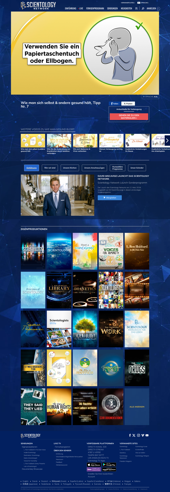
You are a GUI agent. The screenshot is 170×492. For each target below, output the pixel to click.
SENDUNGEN (112, 8)
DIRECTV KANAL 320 (97, 447)
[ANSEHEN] (33, 290)
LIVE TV (57, 443)
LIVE (81, 8)
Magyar (127, 481)
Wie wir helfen (140, 453)
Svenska (97, 484)
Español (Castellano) (95, 481)
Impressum (144, 489)
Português (67, 484)
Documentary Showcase (32, 469)
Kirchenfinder (139, 449)
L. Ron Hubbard (125, 449)
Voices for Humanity (30, 461)
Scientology (123, 446)
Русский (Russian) (82, 484)
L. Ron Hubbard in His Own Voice (35, 450)
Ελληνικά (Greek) (59, 481)
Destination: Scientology (32, 455)
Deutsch (44, 481)
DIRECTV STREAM (96, 449)
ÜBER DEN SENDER (62, 450)
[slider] (89, 92)
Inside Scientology (30, 452)
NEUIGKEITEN (126, 8)
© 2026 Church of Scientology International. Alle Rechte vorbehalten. (42, 489)
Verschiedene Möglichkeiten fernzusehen (69, 457)
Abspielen (111, 197)
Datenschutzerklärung (130, 489)
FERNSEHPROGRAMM (95, 8)
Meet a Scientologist (30, 458)
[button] (2, 140)
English (25, 481)
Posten (129, 103)
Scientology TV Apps (96, 460)
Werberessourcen (61, 465)
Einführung (59, 454)
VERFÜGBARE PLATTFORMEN (100, 443)
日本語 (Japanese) (30, 484)
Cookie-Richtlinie (113, 489)
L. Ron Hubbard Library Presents (34, 463)
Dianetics (123, 453)
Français (127, 484)
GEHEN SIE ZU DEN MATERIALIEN (129, 116)
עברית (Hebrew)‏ (114, 481)
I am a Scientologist (30, 466)
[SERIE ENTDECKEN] (33, 251)
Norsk (56, 484)
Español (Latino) (76, 481)
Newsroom (59, 459)
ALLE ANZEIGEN (137, 407)
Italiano (137, 481)
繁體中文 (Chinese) (113, 484)
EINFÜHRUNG (70, 8)
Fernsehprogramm (62, 447)
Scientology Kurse (141, 446)
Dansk (34, 481)
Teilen (115, 103)
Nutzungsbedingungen (97, 489)
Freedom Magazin (126, 461)
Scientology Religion (142, 456)
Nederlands (46, 484)
